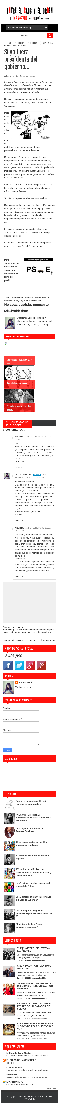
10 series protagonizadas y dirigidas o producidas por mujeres (35, 986)
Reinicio (10, 1063)
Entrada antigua (48, 640)
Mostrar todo (51, 1089)
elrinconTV (12, 1074)
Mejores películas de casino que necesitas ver (27, 1077)
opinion (25, 76)
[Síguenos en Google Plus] (30, 670)
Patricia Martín (23, 475)
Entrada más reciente (13, 640)
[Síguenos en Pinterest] (41, 670)
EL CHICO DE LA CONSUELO (21, 1060)
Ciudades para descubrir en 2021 (21, 1084)
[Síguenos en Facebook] (8, 670)
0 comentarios (36, 960)
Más (45, 960)
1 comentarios (36, 998)
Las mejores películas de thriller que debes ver (27, 1070)
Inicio (32, 640)
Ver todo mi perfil (23, 687)
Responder (19, 467)
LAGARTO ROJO (14, 1082)
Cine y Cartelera (14, 1067)
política (32, 76)
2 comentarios (36, 1038)
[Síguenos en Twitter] (19, 670)
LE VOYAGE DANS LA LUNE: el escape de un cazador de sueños (34, 1006)
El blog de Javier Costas (18, 1053)
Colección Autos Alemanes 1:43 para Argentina (27, 1056)
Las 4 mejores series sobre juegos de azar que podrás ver (35, 1026)
